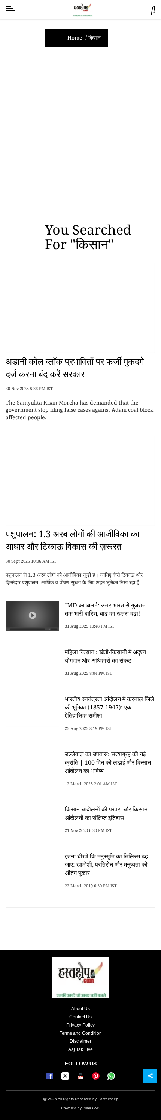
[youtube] (81, 1078)
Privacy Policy (80, 1025)
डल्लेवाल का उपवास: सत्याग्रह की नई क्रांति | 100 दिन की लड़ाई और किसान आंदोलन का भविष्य (108, 762)
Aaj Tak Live (80, 1049)
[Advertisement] (80, 134)
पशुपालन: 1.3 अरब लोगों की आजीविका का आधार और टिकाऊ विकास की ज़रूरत (72, 540)
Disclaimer (80, 1041)
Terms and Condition (81, 1033)
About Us (80, 1008)
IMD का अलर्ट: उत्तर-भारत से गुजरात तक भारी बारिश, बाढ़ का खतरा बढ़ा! (105, 609)
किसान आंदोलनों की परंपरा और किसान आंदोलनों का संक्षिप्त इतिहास (106, 813)
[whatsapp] (111, 1078)
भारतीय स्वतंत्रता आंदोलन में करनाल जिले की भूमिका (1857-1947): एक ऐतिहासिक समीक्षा (109, 707)
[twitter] (66, 1078)
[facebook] (50, 1078)
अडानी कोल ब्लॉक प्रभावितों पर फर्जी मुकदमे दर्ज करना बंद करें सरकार (75, 367)
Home (74, 37)
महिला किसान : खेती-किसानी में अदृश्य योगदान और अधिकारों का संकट (105, 656)
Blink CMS (91, 1108)
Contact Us (80, 1017)
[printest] (96, 1078)
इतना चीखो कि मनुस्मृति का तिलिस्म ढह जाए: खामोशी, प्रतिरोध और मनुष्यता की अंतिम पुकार (106, 864)
